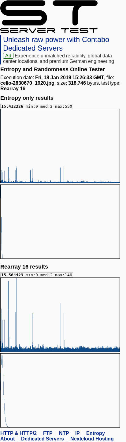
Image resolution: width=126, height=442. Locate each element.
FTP (48, 433)
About (7, 438)
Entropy (95, 433)
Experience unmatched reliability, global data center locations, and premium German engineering (58, 58)
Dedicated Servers (42, 438)
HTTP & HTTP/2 (18, 433)
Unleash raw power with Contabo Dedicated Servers (56, 43)
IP (77, 433)
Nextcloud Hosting (92, 438)
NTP (64, 433)
